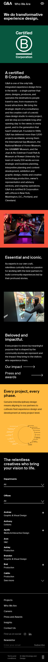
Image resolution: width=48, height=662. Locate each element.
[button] (20, 367)
